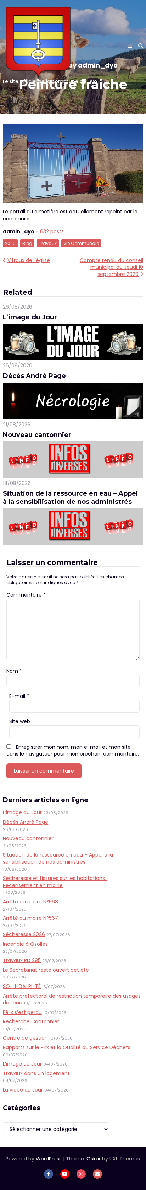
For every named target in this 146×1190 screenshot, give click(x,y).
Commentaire (26, 594)
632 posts (52, 231)
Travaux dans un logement (36, 1073)
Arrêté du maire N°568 (30, 901)
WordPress (49, 1158)
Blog (27, 243)
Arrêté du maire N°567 (30, 918)
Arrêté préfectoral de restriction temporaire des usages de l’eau (72, 999)
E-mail (19, 696)
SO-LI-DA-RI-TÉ (22, 986)
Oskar (93, 1158)
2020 (10, 243)
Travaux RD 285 (22, 960)
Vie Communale (81, 243)
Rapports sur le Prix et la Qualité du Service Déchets (66, 1047)
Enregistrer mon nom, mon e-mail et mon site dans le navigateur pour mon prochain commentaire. (72, 750)
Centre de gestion (25, 1037)
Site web (19, 721)
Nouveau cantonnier (37, 435)
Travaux (48, 243)
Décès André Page (34, 376)
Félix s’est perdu (22, 1012)
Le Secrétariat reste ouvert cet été (46, 969)
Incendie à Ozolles (25, 944)
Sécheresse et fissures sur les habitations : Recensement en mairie (55, 882)
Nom (14, 670)
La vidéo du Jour (23, 1089)
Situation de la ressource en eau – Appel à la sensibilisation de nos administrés (70, 498)
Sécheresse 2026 (24, 934)
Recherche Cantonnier (31, 1021)
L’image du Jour (30, 317)
